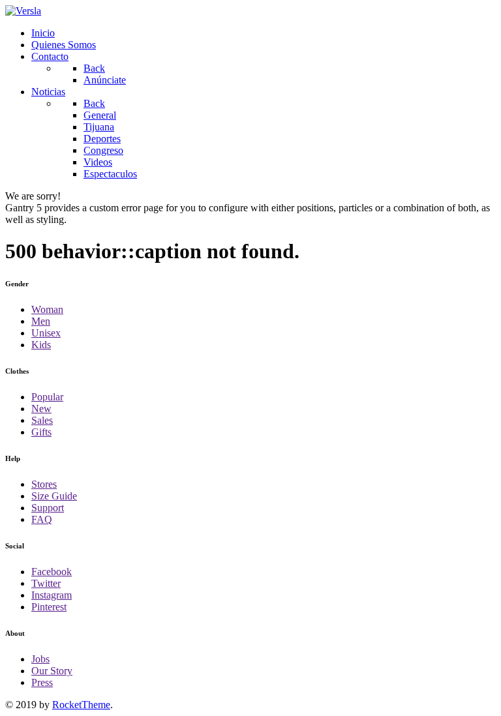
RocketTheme (81, 704)
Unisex (46, 332)
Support (47, 507)
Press (42, 682)
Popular (47, 396)
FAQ (41, 519)
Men (40, 321)
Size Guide (54, 495)
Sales (42, 420)
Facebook (51, 571)
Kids (41, 344)
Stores (44, 484)
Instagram (51, 595)
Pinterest (49, 606)
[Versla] (23, 10)
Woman (47, 309)
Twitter (46, 583)
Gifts (41, 432)
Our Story (51, 670)
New (41, 408)
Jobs (40, 658)
